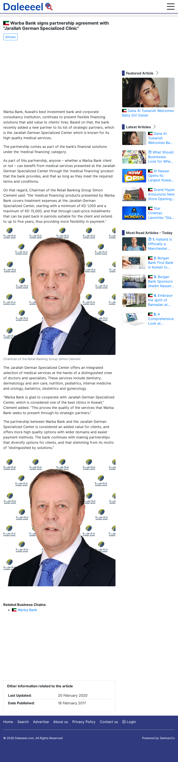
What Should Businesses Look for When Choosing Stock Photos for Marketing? (161, 157)
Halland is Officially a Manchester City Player (160, 244)
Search (23, 722)
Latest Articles (139, 127)
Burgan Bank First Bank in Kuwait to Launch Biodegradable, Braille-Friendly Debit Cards (160, 262)
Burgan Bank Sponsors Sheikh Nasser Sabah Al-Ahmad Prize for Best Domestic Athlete (161, 281)
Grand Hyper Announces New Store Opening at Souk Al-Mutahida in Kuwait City (161, 194)
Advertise (41, 722)
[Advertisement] (59, 75)
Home (8, 722)
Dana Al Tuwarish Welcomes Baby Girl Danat (148, 112)
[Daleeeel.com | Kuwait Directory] (28, 6)
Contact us (109, 722)
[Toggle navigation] (171, 6)
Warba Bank (26, 610)
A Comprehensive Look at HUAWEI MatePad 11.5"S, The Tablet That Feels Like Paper (161, 318)
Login (131, 722)
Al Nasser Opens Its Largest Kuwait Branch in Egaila (161, 175)
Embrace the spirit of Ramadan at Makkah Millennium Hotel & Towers (160, 300)
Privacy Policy (84, 722)
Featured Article (140, 73)
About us (60, 722)
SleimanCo (167, 738)
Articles (10, 37)
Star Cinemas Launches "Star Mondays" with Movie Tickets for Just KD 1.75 (161, 213)
